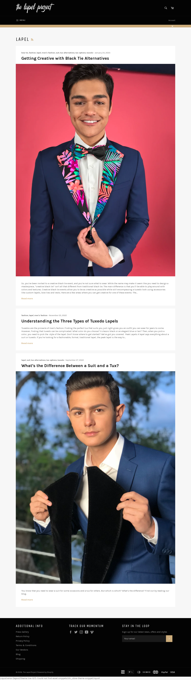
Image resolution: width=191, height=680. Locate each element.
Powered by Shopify (45, 672)
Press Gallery (22, 632)
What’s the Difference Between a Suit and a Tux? (70, 365)
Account (171, 20)
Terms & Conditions (26, 645)
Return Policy (22, 636)
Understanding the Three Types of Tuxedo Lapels (69, 321)
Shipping (20, 658)
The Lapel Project (30, 672)
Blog (18, 654)
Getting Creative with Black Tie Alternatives (65, 58)
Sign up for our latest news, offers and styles (144, 632)
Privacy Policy (23, 640)
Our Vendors (22, 649)
